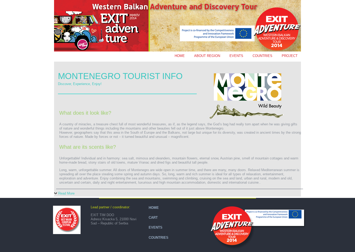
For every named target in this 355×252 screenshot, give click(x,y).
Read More (66, 193)
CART (153, 217)
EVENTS (236, 56)
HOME (154, 208)
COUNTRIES (262, 56)
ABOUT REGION (207, 56)
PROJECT (290, 56)
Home (180, 56)
